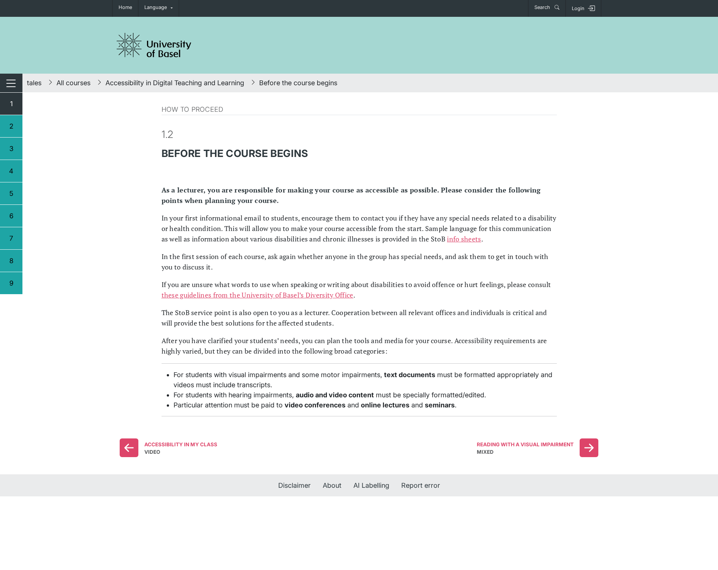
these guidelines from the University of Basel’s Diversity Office (257, 294)
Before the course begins (298, 83)
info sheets (464, 238)
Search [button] (543, 7)
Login (578, 8)
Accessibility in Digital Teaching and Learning (174, 83)
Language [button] (155, 7)
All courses (73, 83)
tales (34, 83)
